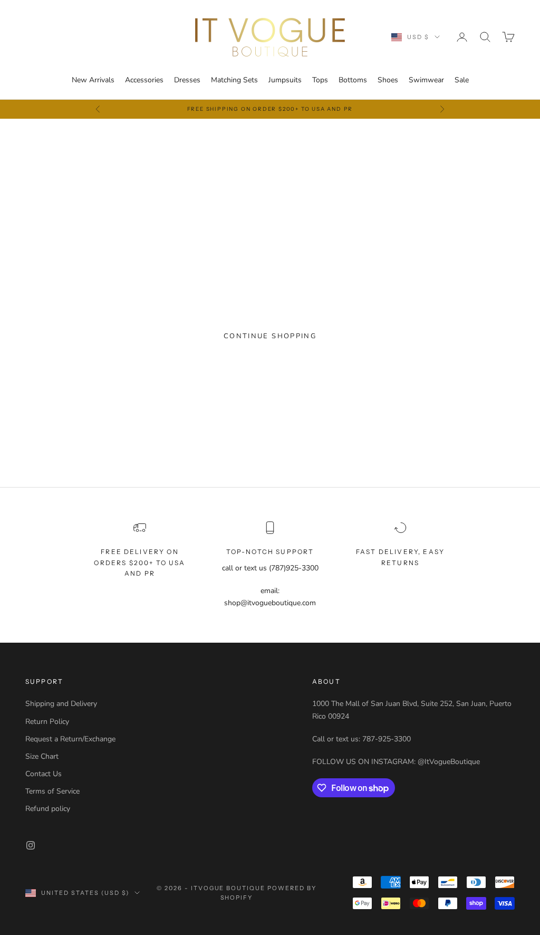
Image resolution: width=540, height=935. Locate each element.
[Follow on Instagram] (30, 845)
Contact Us (43, 774)
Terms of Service (52, 791)
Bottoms (353, 80)
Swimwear (426, 80)
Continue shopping (270, 336)
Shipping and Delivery (61, 704)
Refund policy (47, 809)
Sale (462, 80)
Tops (320, 80)
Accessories (144, 80)
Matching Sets (234, 80)
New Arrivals (93, 80)
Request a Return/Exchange (70, 739)
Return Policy (47, 722)
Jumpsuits (285, 80)
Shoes (388, 80)
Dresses (187, 80)
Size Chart (42, 756)
